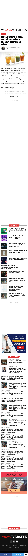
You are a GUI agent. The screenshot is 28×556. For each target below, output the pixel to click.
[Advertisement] (14, 14)
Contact (11, 547)
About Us (8, 545)
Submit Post (17, 547)
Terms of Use (15, 545)
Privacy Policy (23, 545)
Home (3, 545)
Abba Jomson (10, 48)
